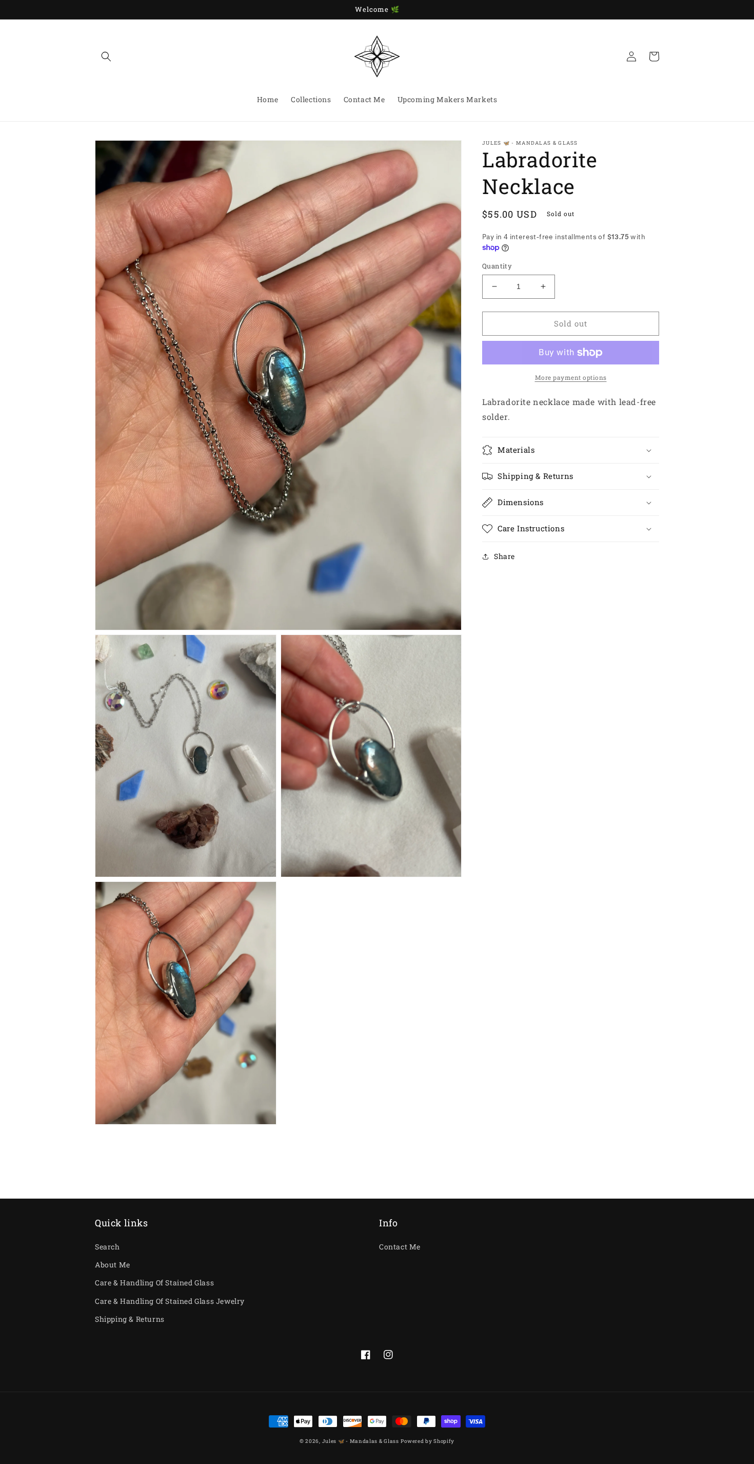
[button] (106, 56)
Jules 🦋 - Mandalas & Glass (360, 1441)
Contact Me (400, 1246)
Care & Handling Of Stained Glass (154, 1282)
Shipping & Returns (130, 1319)
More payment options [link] (571, 377)
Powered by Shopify (427, 1441)
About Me (112, 1264)
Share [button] (504, 556)
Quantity (497, 266)
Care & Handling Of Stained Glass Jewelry (170, 1301)
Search (107, 1246)
